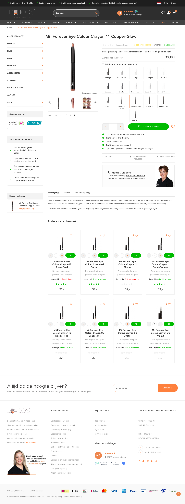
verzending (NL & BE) (21, 3)
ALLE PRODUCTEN (15, 36)
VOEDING (109, 22)
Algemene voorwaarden (61, 473)
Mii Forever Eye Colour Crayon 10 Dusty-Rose (62, 333)
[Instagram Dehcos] (148, 461)
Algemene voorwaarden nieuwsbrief (66, 464)
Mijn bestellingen (102, 425)
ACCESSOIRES (89, 22)
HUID (40, 22)
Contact (54, 456)
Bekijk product (25, 208)
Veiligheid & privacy (59, 469)
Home (9, 28)
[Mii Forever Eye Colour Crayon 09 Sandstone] (94, 312)
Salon (166, 3)
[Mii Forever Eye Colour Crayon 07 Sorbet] (94, 243)
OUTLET (150, 22)
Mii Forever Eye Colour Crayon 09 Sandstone (94, 333)
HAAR (54, 22)
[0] (173, 13)
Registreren (100, 421)
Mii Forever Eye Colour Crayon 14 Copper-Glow (37, 28)
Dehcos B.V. (28, 491)
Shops (173, 3)
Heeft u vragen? (121, 172)
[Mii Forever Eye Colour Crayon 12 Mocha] (127, 243)
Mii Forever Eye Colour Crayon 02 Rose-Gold (61, 264)
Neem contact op (167, 157)
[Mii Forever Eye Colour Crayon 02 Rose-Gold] (61, 243)
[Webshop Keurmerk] (16, 123)
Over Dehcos (56, 451)
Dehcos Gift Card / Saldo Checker (65, 447)
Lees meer (31, 443)
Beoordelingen (82, 193)
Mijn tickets (99, 430)
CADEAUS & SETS (131, 22)
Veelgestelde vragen (60, 421)
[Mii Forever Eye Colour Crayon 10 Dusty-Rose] (61, 312)
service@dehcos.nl (153, 452)
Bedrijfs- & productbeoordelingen (65, 460)
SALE (163, 22)
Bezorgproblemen (58, 434)
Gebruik (66, 193)
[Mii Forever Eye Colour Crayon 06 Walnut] (160, 312)
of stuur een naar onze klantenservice (126, 179)
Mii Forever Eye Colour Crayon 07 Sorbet (94, 264)
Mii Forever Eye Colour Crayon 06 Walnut (160, 333)
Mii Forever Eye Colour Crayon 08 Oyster (127, 333)
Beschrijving (53, 193)
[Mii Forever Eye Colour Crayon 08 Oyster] (127, 312)
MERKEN (26, 22)
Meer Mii (108, 157)
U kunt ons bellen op (126, 176)
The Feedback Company (72, 497)
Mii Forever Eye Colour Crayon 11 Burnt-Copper (160, 264)
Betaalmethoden (58, 443)
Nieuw (10, 22)
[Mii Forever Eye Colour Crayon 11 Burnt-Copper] (160, 243)
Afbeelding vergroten (91, 93)
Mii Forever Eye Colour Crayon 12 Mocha (127, 264)
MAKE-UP (70, 22)
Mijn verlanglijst (101, 434)
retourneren (47, 3)
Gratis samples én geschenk (63, 425)
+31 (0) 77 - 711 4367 (153, 447)
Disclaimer (38, 491)
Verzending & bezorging (61, 430)
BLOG (175, 22)
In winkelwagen (150, 127)
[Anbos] (34, 123)
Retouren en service (59, 438)
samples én (73, 3)
